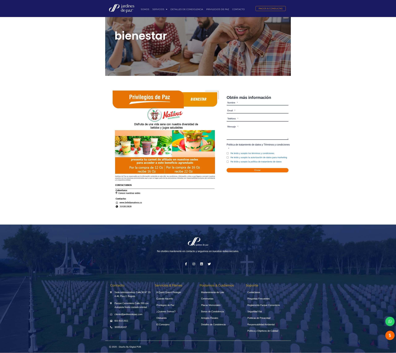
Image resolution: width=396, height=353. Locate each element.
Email (231, 110)
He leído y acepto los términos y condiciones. (252, 153)
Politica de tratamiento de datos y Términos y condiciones (258, 146)
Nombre (232, 102)
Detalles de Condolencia (186, 9)
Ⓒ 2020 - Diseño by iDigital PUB (125, 347)
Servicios (158, 9)
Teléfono (232, 118)
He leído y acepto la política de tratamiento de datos (256, 161)
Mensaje (232, 126)
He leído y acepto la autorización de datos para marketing (258, 157)
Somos (145, 9)
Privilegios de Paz (217, 9)
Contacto (238, 9)
